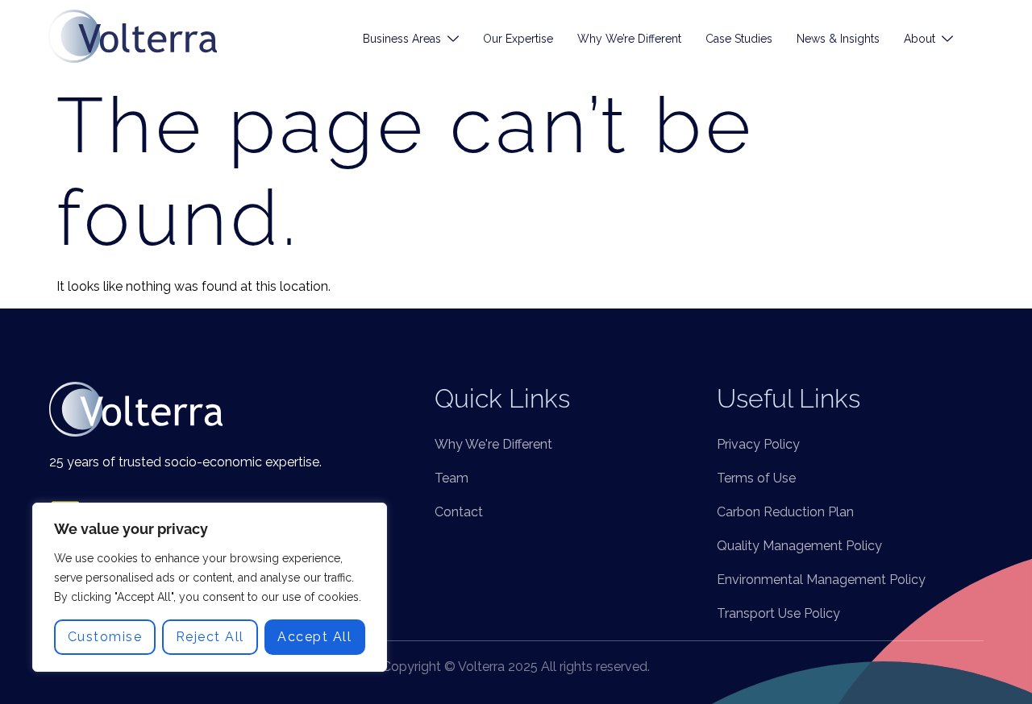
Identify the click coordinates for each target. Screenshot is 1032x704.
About (919, 38)
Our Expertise (518, 38)
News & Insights (838, 38)
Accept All (314, 636)
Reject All (210, 636)
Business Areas (402, 38)
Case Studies (738, 38)
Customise (105, 636)
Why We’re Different (629, 38)
